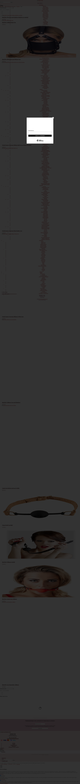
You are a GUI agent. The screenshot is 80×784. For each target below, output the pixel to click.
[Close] (53, 118)
